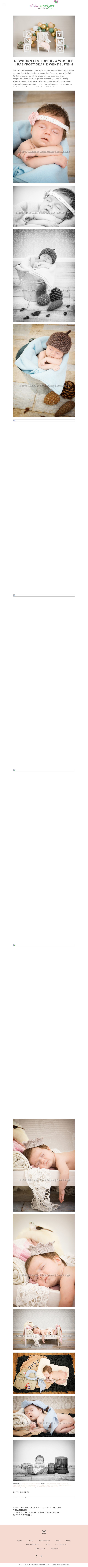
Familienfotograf (20, 1485)
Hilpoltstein (52, 1485)
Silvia (30, 1540)
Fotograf (32, 1485)
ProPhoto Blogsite (60, 1565)
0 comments (21, 1492)
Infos (58, 1540)
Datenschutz (61, 1544)
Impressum (40, 1549)
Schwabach (30, 1487)
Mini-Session (44, 1540)
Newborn (16, 1487)
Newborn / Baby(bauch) (31, 1484)
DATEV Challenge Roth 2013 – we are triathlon (37, 1508)
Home (19, 1540)
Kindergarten (32, 1544)
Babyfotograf (62, 1484)
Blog (68, 1540)
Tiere (47, 1544)
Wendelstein (53, 1487)
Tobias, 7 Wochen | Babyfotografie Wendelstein (36, 1513)
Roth (23, 1487)
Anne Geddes (51, 1484)
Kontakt (54, 1549)
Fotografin (41, 1485)
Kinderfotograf (65, 1485)
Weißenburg (41, 1487)
